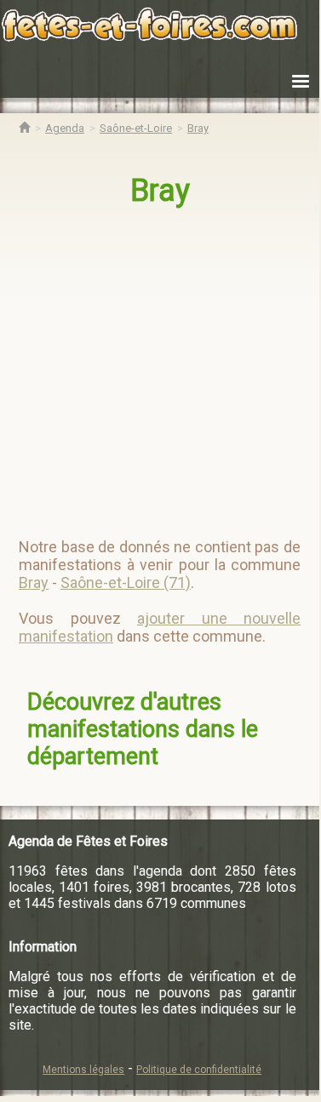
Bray (160, 190)
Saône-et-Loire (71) (125, 582)
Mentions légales (83, 1070)
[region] (161, 365)
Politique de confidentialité (198, 1070)
